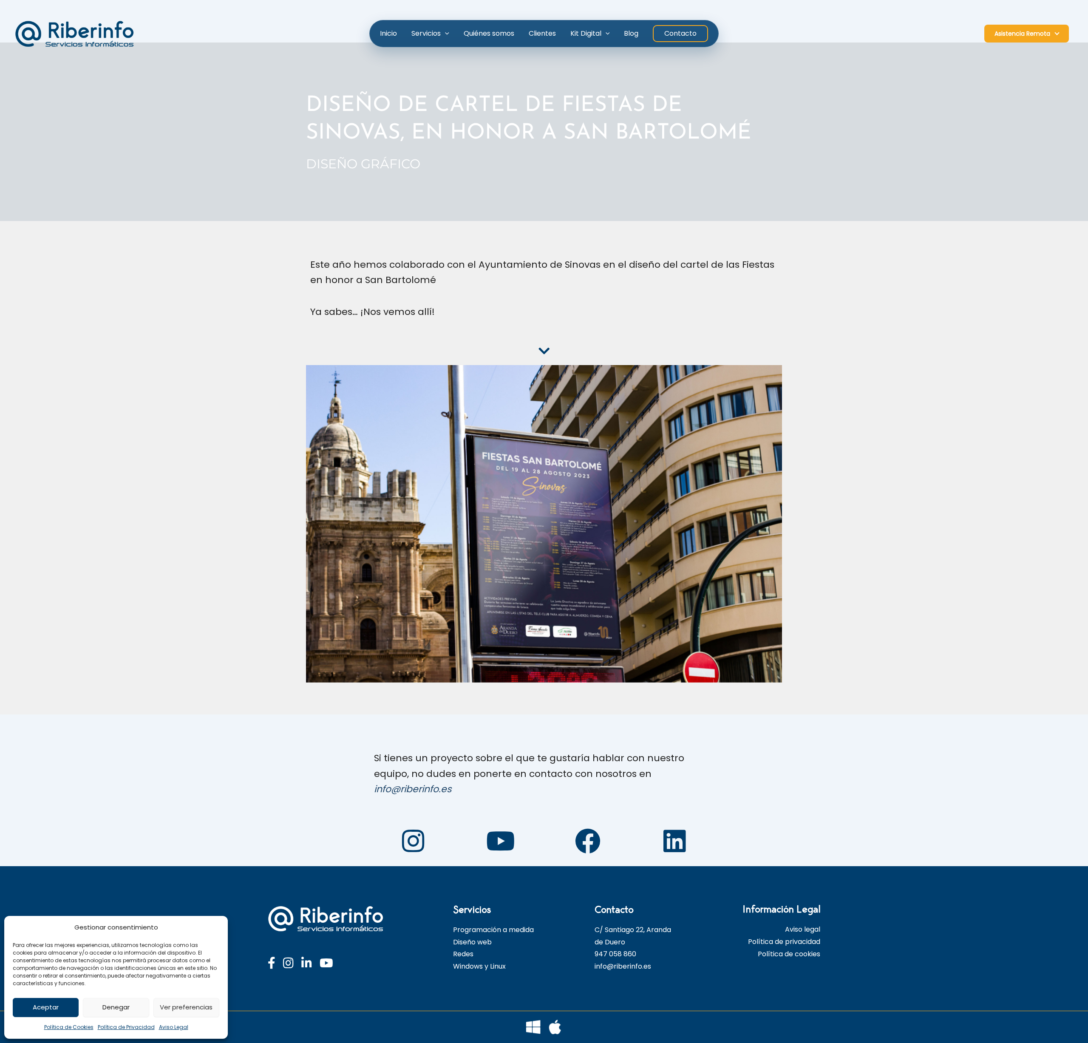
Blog (631, 33)
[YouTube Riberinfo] (326, 963)
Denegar (116, 1007)
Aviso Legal (173, 1027)
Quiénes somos (489, 33)
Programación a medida (493, 930)
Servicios (426, 33)
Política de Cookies (69, 1027)
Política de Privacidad (126, 1027)
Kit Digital (585, 33)
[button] (445, 33)
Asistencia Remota (1022, 33)
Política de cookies (789, 954)
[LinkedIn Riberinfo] (306, 963)
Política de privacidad (784, 942)
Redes (463, 954)
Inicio (388, 33)
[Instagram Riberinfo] (288, 963)
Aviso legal (802, 929)
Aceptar (46, 1007)
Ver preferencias (186, 1007)
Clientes (542, 33)
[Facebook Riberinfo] (271, 963)
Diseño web (472, 942)
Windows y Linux (479, 966)
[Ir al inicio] (331, 919)
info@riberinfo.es (412, 789)
